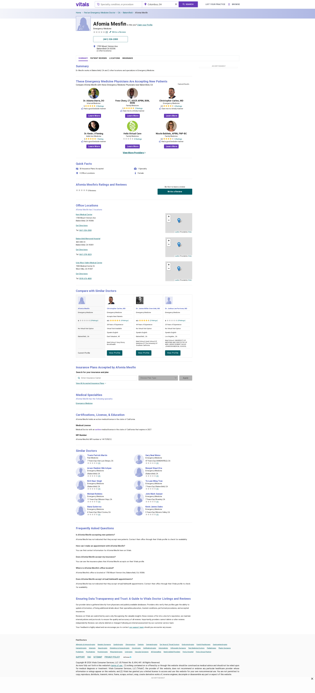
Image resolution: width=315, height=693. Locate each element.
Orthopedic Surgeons (178, 648)
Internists (92, 648)
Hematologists (81, 648)
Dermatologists (151, 644)
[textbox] (118, 4)
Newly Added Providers (172, 652)
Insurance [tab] (127, 58)
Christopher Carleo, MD (171, 101)
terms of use (117, 665)
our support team (136, 627)
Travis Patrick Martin (97, 455)
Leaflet (177, 232)
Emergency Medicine (84, 403)
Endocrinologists (188, 644)
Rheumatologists (116, 652)
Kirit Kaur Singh (94, 481)
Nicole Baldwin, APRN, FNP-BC (171, 133)
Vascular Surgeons (142, 652)
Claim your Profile (144, 25)
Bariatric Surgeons (104, 644)
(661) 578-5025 (85, 254)
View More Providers (133, 152)
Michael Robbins (94, 494)
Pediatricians (211, 648)
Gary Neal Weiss (152, 455)
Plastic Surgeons (225, 648)
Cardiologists (118, 644)
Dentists (141, 644)
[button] (178, 220)
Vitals (190, 232)
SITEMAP (97, 657)
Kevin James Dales (154, 507)
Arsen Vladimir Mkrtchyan (99, 468)
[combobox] (118, 4)
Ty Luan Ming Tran (154, 481)
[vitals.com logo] (82, 4)
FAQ (89, 657)
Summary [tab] (83, 58)
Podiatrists (80, 652)
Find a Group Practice (203, 652)
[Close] (312, 679)
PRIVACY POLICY (112, 657)
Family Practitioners (203, 644)
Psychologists (103, 652)
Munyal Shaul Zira (153, 468)
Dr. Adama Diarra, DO (93, 101)
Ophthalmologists (149, 648)
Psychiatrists (90, 652)
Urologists (128, 652)
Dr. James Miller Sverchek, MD (148, 308)
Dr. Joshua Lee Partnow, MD (176, 308)
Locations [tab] (114, 58)
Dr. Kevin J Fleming (93, 133)
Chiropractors (130, 644)
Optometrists (163, 648)
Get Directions (82, 225)
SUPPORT (80, 657)
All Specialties (156, 652)
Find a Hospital (188, 652)
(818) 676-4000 (85, 278)
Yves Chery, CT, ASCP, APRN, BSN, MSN (132, 102)
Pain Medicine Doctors (196, 648)
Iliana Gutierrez (94, 507)
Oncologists (136, 648)
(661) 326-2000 (85, 230)
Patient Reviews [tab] (98, 58)
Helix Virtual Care (132, 133)
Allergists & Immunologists (85, 644)
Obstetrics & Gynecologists (119, 648)
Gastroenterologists (220, 644)
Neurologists (102, 648)
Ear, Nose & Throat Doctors (169, 644)
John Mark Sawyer (154, 494)
